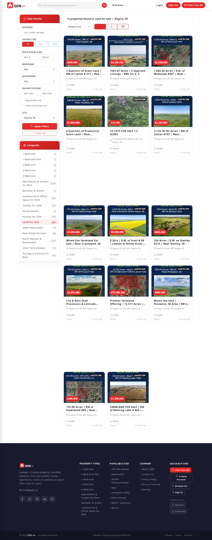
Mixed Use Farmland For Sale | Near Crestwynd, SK (83, 242)
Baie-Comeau (118, 497)
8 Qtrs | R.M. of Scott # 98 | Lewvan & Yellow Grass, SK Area (127, 242)
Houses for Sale (39, 216)
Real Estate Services (39, 233)
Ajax (113, 487)
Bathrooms (29, 76)
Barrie (115, 507)
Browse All (181, 486)
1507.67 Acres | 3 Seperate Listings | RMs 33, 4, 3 (127, 72)
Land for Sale (39, 222)
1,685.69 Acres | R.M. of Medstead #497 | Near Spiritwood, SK (169, 72)
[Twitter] (30, 499)
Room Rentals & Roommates (39, 240)
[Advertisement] (128, 179)
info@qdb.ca (30, 490)
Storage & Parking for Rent (39, 255)
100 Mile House (120, 469)
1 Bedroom (39, 153)
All (28, 44)
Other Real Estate (39, 227)
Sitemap (146, 489)
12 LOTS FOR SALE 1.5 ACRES (124, 132)
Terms (178, 535)
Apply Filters (41, 126)
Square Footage (31, 88)
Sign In (179, 492)
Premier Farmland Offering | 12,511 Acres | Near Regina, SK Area (126, 302)
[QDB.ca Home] (20, 5)
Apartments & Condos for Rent (39, 183)
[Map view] (123, 26)
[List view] (111, 26)
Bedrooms (28, 64)
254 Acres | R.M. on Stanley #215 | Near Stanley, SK (172, 242)
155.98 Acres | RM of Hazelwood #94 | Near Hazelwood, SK (80, 408)
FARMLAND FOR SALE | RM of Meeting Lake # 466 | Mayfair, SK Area (127, 408)
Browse (119, 5)
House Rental (39, 211)
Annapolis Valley (120, 492)
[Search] (104, 5)
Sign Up (173, 5)
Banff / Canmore (121, 503)
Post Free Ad (195, 5)
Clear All (40, 133)
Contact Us (148, 474)
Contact (188, 535)
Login (159, 5)
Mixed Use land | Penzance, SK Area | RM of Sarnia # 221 (171, 302)
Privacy (169, 535)
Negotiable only (33, 100)
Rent (55, 44)
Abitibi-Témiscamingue (120, 481)
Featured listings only (36, 105)
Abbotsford (117, 474)
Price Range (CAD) (32, 52)
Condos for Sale (39, 205)
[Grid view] (100, 26)
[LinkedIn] (45, 499)
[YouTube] (52, 499)
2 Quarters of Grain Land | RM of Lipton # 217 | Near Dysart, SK (83, 72)
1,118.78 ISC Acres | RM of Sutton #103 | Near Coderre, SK (171, 132)
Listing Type (29, 39)
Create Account (182, 478)
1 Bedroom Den (39, 159)
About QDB (148, 469)
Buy (41, 44)
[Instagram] (37, 499)
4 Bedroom (39, 175)
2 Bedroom (39, 164)
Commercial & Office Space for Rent (39, 198)
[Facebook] (22, 499)
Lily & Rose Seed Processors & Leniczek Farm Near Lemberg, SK (81, 302)
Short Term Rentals (39, 247)
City (24, 112)
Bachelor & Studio (39, 190)
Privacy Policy (149, 479)
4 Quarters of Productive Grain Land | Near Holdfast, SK (82, 132)
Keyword (27, 27)
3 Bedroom (39, 170)
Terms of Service (151, 484)
